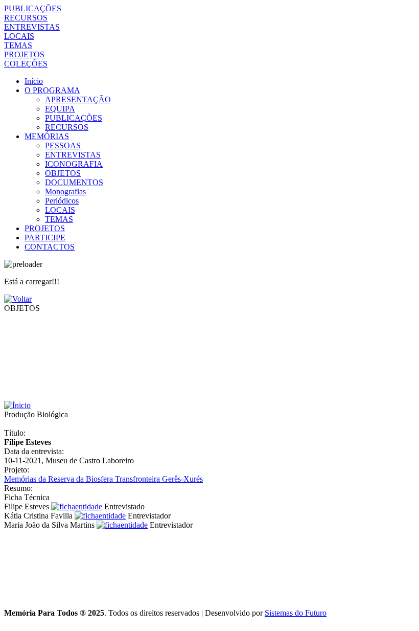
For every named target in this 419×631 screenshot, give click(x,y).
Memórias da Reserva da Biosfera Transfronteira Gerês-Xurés (103, 479)
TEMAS (18, 45)
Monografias (65, 191)
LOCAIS (19, 36)
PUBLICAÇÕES (32, 8)
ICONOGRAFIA (74, 164)
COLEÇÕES (26, 63)
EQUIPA (60, 108)
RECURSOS (26, 17)
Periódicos (62, 200)
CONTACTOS (50, 246)
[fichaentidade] (76, 506)
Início (34, 81)
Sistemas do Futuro (296, 613)
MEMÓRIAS (47, 136)
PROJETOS (24, 54)
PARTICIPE (45, 237)
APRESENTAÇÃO (78, 99)
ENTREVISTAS (32, 26)
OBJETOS (63, 173)
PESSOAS (63, 145)
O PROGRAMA (52, 90)
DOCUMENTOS (74, 182)
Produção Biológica (36, 414)
